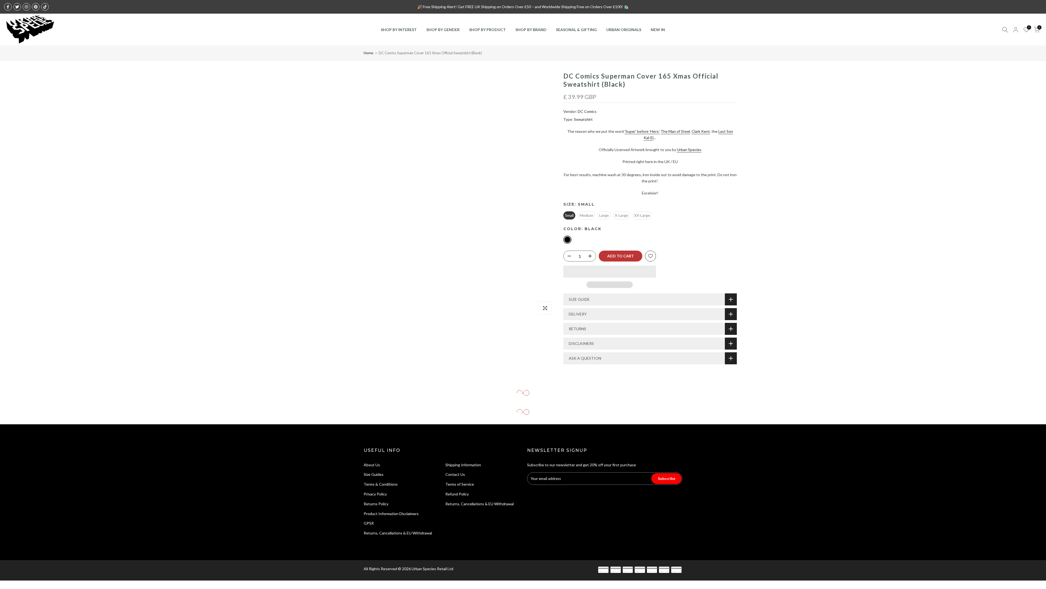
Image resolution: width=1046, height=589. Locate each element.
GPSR (369, 523)
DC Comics (587, 111)
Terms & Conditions (381, 484)
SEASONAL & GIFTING (576, 29)
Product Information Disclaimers (391, 513)
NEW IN (658, 29)
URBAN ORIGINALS (623, 29)
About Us (372, 464)
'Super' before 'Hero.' (642, 131)
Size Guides (374, 474)
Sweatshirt (583, 119)
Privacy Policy (375, 494)
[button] (609, 272)
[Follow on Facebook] (8, 7)
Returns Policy (376, 503)
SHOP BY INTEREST (399, 29)
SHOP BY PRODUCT (487, 29)
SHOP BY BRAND (530, 29)
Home (368, 53)
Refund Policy (457, 494)
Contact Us (455, 474)
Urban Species (689, 149)
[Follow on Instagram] (26, 7)
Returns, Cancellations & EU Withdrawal (398, 533)
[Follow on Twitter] (17, 7)
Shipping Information (463, 464)
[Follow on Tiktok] (45, 7)
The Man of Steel (675, 131)
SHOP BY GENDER (443, 29)
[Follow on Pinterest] (35, 7)
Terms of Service (459, 484)
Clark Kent (701, 131)
